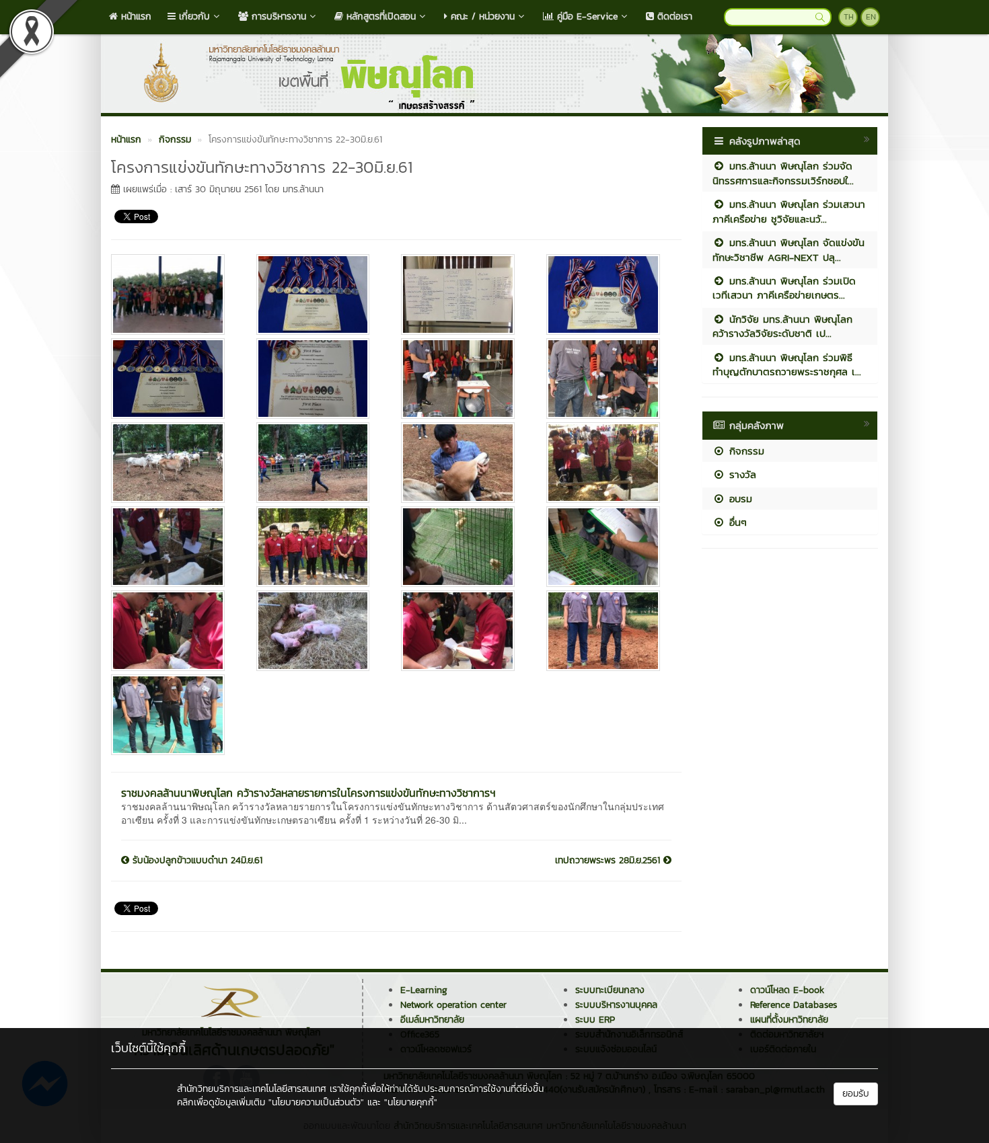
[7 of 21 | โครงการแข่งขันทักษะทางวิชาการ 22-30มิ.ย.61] (463, 378)
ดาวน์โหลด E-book (787, 990)
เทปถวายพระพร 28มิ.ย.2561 (609, 860)
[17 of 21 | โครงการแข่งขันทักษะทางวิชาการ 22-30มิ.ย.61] (173, 630)
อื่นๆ (736, 522)
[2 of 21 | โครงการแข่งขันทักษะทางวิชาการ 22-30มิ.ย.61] (318, 294)
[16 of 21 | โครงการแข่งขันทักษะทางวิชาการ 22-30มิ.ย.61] (608, 546)
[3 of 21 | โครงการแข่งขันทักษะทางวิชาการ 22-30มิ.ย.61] (463, 294)
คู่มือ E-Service (586, 16)
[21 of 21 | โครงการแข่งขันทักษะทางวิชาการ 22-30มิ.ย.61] (173, 714)
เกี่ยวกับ (193, 16)
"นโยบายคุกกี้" (410, 1102)
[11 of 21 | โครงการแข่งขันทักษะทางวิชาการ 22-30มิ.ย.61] (463, 462)
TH (849, 17)
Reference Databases (793, 1005)
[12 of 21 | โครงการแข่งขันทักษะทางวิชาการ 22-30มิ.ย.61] (608, 462)
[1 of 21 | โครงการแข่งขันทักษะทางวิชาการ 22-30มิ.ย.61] (173, 294)
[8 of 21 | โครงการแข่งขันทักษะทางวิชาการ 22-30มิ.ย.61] (608, 378)
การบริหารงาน (277, 16)
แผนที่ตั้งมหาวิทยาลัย (789, 1020)
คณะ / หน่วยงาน (481, 16)
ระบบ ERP (595, 1020)
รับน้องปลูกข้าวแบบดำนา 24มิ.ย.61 (195, 860)
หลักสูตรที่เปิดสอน (379, 16)
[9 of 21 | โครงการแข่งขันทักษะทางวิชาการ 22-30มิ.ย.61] (173, 462)
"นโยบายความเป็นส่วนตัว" (316, 1102)
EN (871, 17)
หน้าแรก (134, 16)
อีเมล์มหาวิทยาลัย (432, 1020)
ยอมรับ (855, 1094)
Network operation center (453, 1005)
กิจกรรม (744, 451)
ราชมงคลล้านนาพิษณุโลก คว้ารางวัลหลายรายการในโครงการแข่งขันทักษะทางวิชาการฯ (308, 793)
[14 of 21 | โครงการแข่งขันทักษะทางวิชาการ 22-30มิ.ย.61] (318, 546)
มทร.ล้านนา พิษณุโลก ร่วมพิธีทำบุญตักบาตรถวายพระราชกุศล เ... (786, 364)
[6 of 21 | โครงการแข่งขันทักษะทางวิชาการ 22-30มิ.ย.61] (318, 378)
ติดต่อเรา (673, 16)
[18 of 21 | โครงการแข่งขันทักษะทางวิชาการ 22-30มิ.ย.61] (318, 630)
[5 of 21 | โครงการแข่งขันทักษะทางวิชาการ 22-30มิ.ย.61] (173, 378)
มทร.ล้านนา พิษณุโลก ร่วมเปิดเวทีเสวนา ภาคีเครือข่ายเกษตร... (784, 288)
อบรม (738, 498)
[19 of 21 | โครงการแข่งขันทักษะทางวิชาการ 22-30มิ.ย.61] (463, 630)
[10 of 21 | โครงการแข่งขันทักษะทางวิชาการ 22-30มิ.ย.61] (318, 462)
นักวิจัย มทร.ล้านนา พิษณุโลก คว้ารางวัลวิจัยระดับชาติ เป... (782, 326)
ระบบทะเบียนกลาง (610, 990)
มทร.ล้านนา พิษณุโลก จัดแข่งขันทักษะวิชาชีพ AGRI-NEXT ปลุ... (788, 249)
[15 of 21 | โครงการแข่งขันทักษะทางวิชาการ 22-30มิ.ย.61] (463, 546)
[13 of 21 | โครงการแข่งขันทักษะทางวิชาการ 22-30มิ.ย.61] (173, 546)
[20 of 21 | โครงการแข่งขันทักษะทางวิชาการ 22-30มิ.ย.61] (608, 630)
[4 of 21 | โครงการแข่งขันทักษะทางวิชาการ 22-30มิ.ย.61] (608, 294)
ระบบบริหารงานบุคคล (616, 1005)
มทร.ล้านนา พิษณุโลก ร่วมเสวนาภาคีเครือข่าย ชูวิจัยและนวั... (788, 211)
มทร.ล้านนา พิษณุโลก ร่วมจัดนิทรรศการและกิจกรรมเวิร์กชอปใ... (783, 173)
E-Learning (423, 990)
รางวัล (740, 474)
